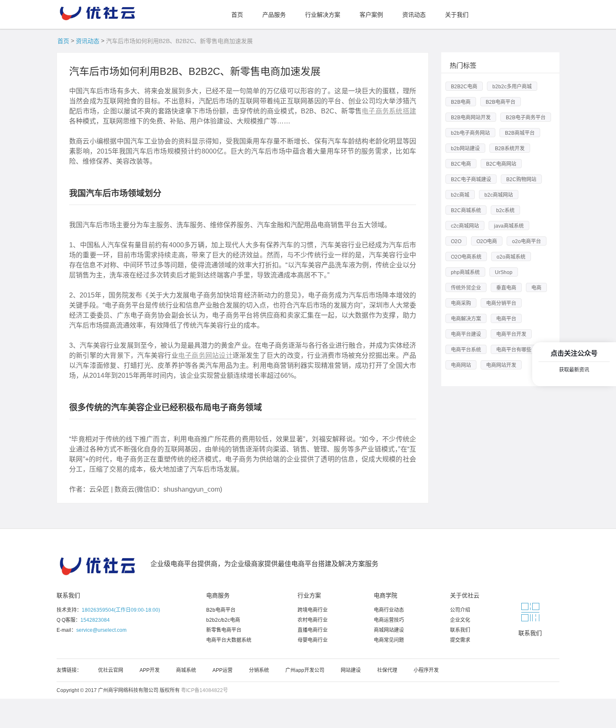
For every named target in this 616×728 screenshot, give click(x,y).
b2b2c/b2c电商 (223, 620)
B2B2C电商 (464, 87)
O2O (456, 241)
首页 (63, 41)
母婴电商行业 (313, 640)
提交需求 (460, 640)
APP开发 (150, 670)
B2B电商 (461, 102)
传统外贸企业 (466, 288)
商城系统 (186, 670)
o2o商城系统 (511, 257)
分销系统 (259, 670)
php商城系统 (465, 272)
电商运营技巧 (389, 620)
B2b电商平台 (221, 610)
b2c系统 (505, 210)
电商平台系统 (466, 350)
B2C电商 (461, 164)
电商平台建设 (466, 334)
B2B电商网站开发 (471, 117)
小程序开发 (426, 670)
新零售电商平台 (223, 630)
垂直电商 (506, 288)
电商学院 (385, 595)
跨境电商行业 (313, 610)
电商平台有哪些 (513, 350)
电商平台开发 (511, 334)
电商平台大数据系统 (228, 640)
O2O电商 (486, 241)
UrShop (503, 272)
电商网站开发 (501, 365)
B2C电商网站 (501, 164)
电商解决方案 (466, 319)
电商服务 (218, 595)
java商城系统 (509, 226)
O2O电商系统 (466, 257)
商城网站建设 (389, 630)
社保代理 (387, 670)
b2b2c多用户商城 (512, 87)
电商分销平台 (501, 303)
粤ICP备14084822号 (204, 690)
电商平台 (506, 319)
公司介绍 (460, 610)
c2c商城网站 (465, 226)
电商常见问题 (389, 640)
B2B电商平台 (500, 102)
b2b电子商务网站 (470, 133)
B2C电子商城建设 (471, 179)
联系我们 (68, 595)
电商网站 (461, 365)
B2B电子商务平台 (526, 117)
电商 (536, 288)
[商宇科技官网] (98, 11)
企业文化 (460, 620)
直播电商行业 (313, 630)
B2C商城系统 (466, 210)
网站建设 (351, 670)
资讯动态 (87, 41)
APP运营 (222, 670)
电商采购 (461, 303)
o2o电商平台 (526, 241)
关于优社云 (464, 595)
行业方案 (309, 595)
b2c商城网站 (498, 195)
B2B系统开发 (510, 148)
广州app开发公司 (304, 670)
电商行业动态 (389, 610)
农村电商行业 (313, 620)
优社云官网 (110, 670)
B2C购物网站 (521, 179)
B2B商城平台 (520, 133)
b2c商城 (460, 195)
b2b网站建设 (465, 148)
